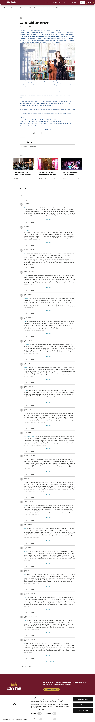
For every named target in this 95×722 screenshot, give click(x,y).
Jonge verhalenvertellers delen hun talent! (70, 173)
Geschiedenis (70, 7)
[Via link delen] (31, 142)
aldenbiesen (23, 133)
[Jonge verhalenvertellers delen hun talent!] (71, 164)
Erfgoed (10, 7)
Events (62, 7)
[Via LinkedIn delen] (28, 142)
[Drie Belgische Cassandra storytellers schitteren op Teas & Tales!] (47, 164)
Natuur (35, 7)
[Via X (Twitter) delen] (24, 142)
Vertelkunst (22, 7)
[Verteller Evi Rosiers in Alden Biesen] (23, 164)
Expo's (29, 7)
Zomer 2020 (55, 7)
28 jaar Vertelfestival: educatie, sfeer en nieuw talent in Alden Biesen (22, 173)
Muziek (16, 7)
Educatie (42, 7)
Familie (48, 7)
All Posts (3, 7)
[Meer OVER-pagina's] (67, 2)
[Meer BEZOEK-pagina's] (50, 2)
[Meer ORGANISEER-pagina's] (60, 2)
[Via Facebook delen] (20, 142)
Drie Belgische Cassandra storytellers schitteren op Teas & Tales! (47, 173)
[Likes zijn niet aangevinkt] (25, 222)
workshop (38, 133)
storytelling (31, 133)
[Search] (2, 2)
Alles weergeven (79, 155)
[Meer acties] (74, 18)
